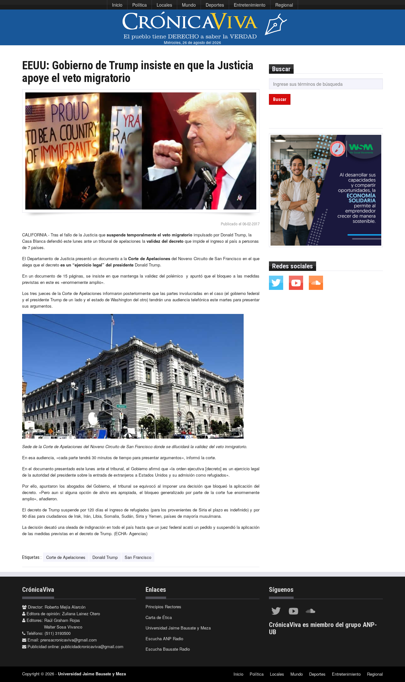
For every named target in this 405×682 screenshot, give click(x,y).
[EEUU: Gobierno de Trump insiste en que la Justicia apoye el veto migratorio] (140, 151)
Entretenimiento (249, 5)
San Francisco (138, 557)
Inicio (117, 5)
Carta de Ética (159, 617)
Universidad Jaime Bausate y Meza (178, 628)
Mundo (189, 5)
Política (139, 5)
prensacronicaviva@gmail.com (68, 640)
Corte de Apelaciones (65, 557)
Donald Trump (105, 557)
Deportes (215, 5)
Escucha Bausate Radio (168, 649)
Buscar (279, 99)
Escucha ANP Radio (164, 638)
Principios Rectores (163, 607)
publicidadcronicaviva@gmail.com (92, 646)
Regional (284, 5)
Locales (164, 5)
